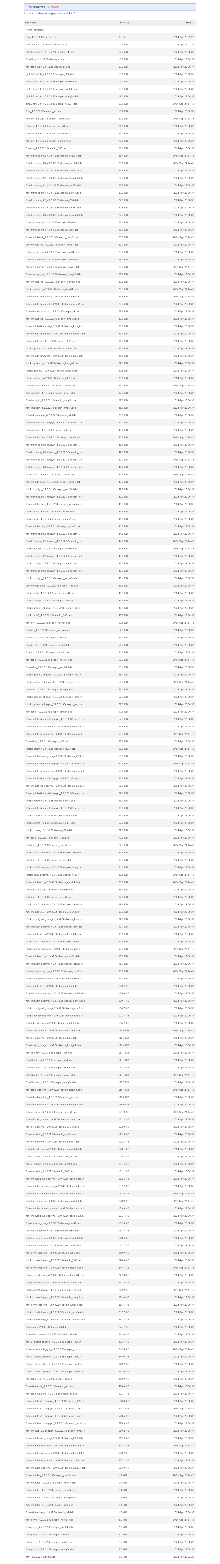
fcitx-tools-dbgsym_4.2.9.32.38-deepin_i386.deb (52, 1230)
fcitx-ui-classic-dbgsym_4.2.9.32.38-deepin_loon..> (53, 1356)
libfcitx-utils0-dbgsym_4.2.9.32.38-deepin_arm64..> (54, 904)
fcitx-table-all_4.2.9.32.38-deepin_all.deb (48, 66)
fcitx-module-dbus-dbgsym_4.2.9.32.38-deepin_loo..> (55, 1186)
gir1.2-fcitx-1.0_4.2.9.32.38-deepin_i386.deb (50, 74)
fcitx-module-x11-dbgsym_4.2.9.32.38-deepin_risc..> (54, 1408)
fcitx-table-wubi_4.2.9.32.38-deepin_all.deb (49, 1386)
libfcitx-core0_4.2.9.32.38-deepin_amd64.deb (50, 822)
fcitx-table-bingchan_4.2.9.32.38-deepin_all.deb (52, 1097)
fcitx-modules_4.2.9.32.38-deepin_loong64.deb (51, 1497)
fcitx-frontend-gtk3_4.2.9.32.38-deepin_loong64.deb (54, 215)
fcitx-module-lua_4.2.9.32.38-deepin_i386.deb (51, 341)
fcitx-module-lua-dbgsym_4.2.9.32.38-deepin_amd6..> (55, 785)
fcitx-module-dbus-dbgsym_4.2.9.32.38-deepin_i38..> (55, 1178)
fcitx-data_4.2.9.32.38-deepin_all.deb (46, 1327)
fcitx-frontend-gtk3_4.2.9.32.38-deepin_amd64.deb (53, 207)
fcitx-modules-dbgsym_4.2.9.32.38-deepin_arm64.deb (55, 1460)
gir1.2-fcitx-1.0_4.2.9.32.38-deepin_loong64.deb (52, 96)
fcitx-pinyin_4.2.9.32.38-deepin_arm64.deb (49, 1527)
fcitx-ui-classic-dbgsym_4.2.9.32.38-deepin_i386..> (53, 1341)
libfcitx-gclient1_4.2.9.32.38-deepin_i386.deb (50, 378)
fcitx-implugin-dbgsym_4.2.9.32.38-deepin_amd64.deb (55, 993)
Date (188, 22)
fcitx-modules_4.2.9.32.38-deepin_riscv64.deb (51, 1475)
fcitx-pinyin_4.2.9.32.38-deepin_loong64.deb (50, 1549)
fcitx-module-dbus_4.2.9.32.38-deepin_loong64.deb (54, 504)
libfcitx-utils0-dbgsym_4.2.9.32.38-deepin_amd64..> (54, 941)
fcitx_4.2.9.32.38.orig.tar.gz (41, 1556)
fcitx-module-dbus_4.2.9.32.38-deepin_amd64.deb (53, 526)
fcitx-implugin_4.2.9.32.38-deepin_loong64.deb (51, 400)
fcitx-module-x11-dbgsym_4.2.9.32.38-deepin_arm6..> (55, 1423)
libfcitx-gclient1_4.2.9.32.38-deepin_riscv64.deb (52, 289)
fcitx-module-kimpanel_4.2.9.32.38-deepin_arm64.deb (55, 304)
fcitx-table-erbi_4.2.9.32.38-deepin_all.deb (49, 1378)
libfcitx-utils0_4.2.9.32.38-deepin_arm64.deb (50, 511)
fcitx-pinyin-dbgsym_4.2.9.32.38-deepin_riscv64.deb (54, 1267)
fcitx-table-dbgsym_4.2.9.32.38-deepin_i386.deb (52, 1023)
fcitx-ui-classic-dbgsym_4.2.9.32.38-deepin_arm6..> (54, 1364)
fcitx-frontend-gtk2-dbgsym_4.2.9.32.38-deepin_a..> (54, 556)
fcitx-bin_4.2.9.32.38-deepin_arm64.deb (48, 645)
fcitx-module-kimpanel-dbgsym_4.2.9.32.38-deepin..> (55, 719)
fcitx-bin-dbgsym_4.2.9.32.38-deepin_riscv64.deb (53, 1030)
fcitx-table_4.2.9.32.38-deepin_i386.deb (47, 741)
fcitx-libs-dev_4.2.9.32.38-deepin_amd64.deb (50, 1060)
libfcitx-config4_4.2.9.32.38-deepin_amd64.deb (51, 563)
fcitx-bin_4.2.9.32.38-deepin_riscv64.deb (48, 622)
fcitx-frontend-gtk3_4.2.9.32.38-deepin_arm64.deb (53, 192)
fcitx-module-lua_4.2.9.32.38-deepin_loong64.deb (53, 281)
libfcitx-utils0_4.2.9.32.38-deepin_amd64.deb (50, 593)
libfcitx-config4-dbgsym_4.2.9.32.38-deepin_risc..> (53, 949)
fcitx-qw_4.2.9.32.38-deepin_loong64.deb (48, 140)
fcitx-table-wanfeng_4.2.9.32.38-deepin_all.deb (51, 1393)
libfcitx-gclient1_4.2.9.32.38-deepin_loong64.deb (52, 363)
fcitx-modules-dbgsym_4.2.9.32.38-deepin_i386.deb (54, 1438)
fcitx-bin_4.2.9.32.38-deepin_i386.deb (46, 637)
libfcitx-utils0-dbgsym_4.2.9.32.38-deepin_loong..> (53, 867)
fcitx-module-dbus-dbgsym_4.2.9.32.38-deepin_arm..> (55, 1208)
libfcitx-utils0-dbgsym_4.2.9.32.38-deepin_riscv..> (53, 874)
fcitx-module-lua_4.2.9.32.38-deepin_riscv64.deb (52, 237)
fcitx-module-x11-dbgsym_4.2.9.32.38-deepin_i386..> (55, 1401)
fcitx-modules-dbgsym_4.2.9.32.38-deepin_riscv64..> (55, 1445)
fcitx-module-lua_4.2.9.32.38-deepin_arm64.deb (52, 244)
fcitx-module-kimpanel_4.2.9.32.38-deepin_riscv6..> (54, 296)
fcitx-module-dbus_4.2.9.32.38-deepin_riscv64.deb (53, 437)
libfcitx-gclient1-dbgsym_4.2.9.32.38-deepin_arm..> (54, 704)
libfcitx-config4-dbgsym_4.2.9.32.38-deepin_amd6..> (54, 1015)
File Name (30, 22)
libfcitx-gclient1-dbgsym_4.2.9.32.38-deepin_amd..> (54, 696)
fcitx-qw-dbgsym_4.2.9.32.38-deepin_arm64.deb (52, 252)
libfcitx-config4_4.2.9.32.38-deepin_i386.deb (50, 600)
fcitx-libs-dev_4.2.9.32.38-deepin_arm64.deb (50, 1067)
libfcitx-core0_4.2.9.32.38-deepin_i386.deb (49, 830)
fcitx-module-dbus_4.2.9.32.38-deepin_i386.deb (52, 585)
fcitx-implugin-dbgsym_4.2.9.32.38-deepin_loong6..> (54, 963)
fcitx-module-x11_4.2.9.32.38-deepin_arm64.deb (52, 911)
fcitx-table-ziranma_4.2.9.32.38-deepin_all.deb (51, 1334)
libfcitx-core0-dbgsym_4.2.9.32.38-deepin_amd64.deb (55, 1319)
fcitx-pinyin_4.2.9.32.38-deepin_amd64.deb (49, 1542)
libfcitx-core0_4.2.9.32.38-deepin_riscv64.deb (51, 748)
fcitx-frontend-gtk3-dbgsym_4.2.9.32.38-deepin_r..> (54, 459)
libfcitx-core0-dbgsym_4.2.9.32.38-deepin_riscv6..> (54, 1290)
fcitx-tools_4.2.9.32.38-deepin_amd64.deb (49, 897)
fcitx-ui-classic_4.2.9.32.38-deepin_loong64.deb (52, 1156)
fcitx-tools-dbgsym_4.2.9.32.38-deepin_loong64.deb (54, 1238)
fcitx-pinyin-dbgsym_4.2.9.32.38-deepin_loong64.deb (55, 1275)
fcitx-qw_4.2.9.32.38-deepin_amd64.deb (48, 126)
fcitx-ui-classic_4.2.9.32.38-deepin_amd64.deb (51, 1163)
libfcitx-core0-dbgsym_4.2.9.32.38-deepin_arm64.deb (55, 1312)
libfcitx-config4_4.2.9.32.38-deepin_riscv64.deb (51, 548)
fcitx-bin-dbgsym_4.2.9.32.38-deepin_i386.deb (51, 1037)
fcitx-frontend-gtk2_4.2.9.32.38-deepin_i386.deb (52, 200)
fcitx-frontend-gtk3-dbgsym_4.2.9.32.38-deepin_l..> (54, 452)
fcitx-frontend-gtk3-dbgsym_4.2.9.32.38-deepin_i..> (54, 422)
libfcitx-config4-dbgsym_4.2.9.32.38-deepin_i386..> (54, 978)
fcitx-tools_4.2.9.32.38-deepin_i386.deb (47, 837)
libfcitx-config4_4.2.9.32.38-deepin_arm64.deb (51, 489)
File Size (124, 22)
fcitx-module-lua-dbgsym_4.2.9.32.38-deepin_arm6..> (55, 771)
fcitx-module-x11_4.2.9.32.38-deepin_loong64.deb (53, 934)
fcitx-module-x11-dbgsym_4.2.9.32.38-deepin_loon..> (55, 1416)
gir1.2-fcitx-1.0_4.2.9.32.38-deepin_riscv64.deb (52, 103)
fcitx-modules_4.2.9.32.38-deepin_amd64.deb (51, 1490)
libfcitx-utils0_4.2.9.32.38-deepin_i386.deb (49, 615)
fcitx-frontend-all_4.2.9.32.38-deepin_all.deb (50, 52)
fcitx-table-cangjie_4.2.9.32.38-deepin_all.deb (51, 415)
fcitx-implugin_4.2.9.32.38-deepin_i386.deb (49, 430)
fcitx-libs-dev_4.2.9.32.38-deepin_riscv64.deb (50, 1075)
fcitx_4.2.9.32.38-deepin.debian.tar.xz (46, 44)
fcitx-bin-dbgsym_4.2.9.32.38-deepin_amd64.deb (53, 1141)
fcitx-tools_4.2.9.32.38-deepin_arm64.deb (49, 860)
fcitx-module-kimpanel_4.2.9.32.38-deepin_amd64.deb (56, 333)
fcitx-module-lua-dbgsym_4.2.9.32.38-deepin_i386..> (55, 756)
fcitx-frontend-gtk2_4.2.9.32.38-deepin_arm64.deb (53, 170)
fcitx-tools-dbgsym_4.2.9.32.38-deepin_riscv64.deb (54, 1201)
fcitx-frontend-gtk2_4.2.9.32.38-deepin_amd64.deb (53, 185)
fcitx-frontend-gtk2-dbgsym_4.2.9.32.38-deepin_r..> (54, 541)
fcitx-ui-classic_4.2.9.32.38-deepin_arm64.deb (51, 1134)
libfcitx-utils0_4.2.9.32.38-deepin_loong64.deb (51, 519)
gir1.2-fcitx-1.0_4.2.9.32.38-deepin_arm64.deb (51, 89)
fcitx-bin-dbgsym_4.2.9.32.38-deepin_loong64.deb (53, 1045)
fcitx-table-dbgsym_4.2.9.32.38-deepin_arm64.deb (53, 1119)
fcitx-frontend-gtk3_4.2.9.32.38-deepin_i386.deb (52, 229)
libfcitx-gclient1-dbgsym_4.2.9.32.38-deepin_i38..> (53, 607)
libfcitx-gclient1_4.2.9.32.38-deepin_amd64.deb (52, 370)
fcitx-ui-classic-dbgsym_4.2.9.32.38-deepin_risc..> (53, 1349)
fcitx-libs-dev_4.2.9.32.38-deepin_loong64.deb (51, 1082)
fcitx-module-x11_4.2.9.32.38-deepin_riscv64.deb (53, 882)
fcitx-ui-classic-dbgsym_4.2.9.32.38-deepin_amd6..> (54, 1371)
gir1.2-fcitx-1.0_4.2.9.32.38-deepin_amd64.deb (51, 81)
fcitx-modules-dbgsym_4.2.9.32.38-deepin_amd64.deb (56, 1467)
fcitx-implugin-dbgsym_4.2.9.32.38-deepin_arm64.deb (55, 1000)
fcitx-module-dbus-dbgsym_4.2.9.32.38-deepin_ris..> (55, 1193)
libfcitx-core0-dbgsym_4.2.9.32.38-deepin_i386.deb (54, 1260)
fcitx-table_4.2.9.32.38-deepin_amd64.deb (49, 711)
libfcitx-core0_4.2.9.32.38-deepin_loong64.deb (51, 815)
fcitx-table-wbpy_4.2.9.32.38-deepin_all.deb (50, 1512)
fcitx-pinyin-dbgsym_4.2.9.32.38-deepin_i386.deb (53, 1252)
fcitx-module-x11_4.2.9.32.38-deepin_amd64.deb (53, 956)
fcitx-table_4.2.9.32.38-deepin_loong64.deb (49, 689)
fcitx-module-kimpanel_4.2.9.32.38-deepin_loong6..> (54, 326)
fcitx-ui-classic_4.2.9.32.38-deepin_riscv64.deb (51, 1112)
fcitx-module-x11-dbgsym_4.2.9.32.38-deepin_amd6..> (56, 1430)
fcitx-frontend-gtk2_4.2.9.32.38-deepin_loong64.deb (54, 178)
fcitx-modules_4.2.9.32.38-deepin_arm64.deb (51, 1482)
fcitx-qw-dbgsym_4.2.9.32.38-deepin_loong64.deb (53, 274)
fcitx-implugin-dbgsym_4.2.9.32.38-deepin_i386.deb (54, 926)
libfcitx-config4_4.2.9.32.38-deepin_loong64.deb (52, 578)
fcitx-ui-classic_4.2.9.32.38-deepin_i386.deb (50, 1171)
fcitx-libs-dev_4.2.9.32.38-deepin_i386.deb (49, 1052)
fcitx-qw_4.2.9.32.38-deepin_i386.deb (46, 148)
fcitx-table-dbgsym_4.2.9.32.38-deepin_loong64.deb (54, 1104)
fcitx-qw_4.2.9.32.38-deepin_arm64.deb (47, 133)
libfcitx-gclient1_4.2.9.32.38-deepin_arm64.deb (51, 348)
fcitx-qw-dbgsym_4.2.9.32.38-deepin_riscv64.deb (53, 266)
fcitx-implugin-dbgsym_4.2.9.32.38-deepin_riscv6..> (54, 971)
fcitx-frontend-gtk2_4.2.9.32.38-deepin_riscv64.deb (54, 155)
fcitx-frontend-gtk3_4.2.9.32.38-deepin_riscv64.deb (54, 163)
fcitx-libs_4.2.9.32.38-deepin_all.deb (45, 59)
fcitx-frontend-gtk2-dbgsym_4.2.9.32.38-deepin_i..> (54, 444)
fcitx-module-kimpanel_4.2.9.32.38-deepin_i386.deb (54, 355)
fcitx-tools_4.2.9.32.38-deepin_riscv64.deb (49, 845)
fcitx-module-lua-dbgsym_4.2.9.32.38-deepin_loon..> (55, 726)
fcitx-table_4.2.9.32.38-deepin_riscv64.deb (49, 659)
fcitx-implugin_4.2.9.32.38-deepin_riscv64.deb (51, 385)
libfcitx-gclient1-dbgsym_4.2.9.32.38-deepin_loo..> (53, 674)
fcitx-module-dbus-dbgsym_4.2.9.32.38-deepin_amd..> (56, 1215)
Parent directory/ (35, 29)
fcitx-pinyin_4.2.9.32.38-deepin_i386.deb (48, 1534)
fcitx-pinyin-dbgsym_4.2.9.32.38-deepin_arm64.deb (54, 1282)
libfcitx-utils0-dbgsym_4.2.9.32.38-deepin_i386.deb (53, 852)
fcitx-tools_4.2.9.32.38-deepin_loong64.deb (49, 889)
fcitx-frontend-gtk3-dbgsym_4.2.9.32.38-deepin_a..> (54, 467)
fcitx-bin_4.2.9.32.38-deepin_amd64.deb (48, 652)
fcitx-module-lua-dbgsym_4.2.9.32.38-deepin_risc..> (54, 734)
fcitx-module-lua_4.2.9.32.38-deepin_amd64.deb (52, 318)
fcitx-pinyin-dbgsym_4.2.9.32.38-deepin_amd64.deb (54, 1304)
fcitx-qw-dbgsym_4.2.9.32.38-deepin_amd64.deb (52, 259)
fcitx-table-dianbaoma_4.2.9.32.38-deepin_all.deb (53, 311)
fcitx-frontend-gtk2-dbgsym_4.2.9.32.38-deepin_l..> (54, 533)
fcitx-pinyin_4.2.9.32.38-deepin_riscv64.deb (49, 1519)
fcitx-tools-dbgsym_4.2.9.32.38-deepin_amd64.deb (53, 1245)
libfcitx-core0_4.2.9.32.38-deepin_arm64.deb (50, 800)
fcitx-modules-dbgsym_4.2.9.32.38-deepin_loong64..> (55, 1453)
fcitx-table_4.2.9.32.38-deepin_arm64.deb (49, 667)
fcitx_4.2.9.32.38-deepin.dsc (41, 37)
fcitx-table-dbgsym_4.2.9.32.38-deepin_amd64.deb (54, 1149)
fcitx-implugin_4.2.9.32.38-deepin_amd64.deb (51, 407)
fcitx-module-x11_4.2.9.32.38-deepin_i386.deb (51, 986)
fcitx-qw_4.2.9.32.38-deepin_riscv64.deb (48, 118)
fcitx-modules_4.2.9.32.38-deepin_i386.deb (49, 1504)
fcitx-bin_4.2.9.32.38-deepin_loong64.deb (48, 630)
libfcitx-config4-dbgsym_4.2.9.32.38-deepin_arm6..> (54, 1008)
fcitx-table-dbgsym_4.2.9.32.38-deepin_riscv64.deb (54, 1089)
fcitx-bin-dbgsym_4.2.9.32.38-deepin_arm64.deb (52, 1126)
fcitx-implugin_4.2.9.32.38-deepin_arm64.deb (50, 393)
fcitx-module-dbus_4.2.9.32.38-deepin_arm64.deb (53, 481)
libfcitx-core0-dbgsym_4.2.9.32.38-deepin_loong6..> (54, 1297)
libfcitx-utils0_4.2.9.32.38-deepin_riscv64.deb (50, 474)
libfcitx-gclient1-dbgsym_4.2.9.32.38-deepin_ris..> (53, 682)
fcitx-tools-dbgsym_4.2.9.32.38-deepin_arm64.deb (53, 1223)
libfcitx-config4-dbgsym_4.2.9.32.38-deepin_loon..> (54, 919)
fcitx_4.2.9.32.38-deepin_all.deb (43, 111)
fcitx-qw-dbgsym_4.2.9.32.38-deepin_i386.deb (51, 222)
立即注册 (55, 7)
